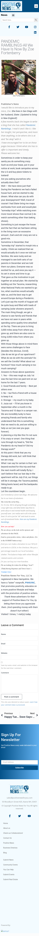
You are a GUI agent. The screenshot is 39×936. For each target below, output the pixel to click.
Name (3, 634)
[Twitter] (18, 27)
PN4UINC (30, 582)
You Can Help (8, 870)
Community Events (10, 865)
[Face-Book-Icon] (9, 816)
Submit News (8, 860)
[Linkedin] (35, 32)
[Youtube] (26, 27)
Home (5, 823)
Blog (5, 853)
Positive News (8, 843)
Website (4, 653)
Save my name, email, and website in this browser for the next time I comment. (19, 666)
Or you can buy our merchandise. (14, 561)
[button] (36, 6)
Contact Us (7, 838)
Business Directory (10, 848)
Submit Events (8, 874)
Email (3, 643)
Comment (5, 673)
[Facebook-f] (9, 27)
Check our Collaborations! (13, 833)
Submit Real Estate (10, 879)
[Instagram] (35, 27)
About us (6, 828)
